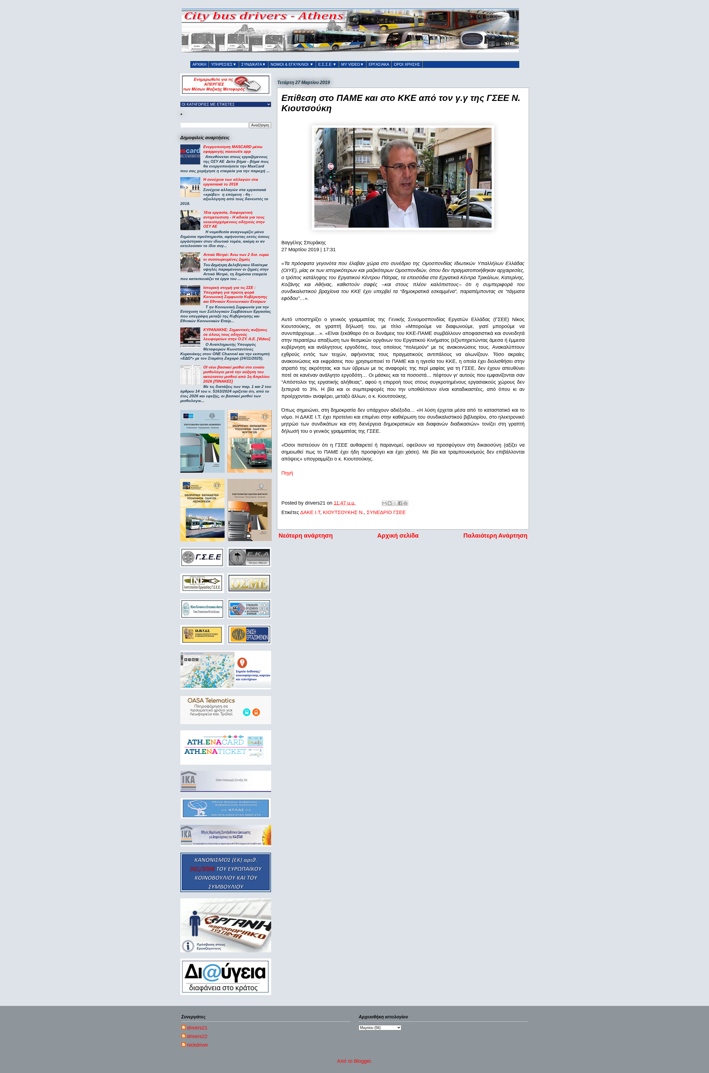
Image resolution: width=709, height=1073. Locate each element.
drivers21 (197, 1028)
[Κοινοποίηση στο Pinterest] (405, 503)
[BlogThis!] (389, 503)
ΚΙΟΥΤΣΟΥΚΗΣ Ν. (343, 512)
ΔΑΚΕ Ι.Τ (310, 512)
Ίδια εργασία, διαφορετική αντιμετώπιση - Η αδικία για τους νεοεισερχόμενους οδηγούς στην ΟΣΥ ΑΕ (234, 219)
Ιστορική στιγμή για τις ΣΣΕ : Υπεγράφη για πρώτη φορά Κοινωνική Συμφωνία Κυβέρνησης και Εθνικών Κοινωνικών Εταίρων (235, 294)
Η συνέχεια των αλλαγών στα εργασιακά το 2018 (230, 181)
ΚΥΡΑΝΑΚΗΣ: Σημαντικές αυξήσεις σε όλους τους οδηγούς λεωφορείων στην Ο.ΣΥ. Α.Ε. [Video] (236, 334)
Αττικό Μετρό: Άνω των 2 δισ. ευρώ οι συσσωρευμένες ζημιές (236, 256)
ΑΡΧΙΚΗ (199, 64)
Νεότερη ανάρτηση (306, 535)
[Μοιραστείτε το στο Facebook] (400, 503)
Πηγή (287, 473)
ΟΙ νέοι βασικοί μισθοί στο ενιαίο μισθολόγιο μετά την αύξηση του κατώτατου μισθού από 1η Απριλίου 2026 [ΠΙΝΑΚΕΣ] (236, 374)
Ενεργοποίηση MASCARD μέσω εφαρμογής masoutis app (233, 149)
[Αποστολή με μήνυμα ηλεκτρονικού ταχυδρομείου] (384, 503)
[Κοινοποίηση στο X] (395, 503)
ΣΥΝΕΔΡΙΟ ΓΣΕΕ (386, 512)
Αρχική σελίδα (398, 535)
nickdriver (197, 1045)
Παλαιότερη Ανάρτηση (495, 535)
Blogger (362, 1061)
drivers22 (197, 1036)
